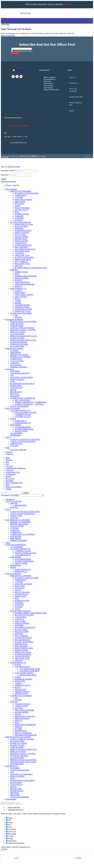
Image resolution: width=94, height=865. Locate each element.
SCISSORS (19, 216)
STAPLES (18, 220)
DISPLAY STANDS (17, 332)
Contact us (73, 83)
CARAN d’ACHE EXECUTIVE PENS (25, 439)
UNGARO (14, 446)
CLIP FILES (19, 253)
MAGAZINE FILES (22, 264)
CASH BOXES (20, 243)
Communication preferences (16, 468)
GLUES (18, 590)
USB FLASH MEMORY (19, 406)
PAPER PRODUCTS (18, 288)
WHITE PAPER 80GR (27, 675)
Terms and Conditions (73, 90)
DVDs (12, 382)
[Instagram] (17, 76)
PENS (17, 274)
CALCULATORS (17, 361)
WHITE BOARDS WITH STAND (23, 340)
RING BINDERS (21, 247)
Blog (7, 462)
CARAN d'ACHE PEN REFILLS (22, 514)
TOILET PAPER (21, 431)
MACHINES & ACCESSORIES (18, 520)
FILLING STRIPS (21, 237)
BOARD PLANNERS (18, 342)
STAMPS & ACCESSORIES (21, 313)
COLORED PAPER (22, 305)
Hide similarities (14, 807)
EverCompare (11, 474)
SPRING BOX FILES (23, 259)
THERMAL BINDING (18, 367)
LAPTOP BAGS (16, 388)
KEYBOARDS (16, 386)
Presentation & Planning (14, 319)
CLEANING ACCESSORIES (21, 377)
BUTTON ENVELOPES (24, 257)
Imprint (71, 111)
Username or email (8, 171)
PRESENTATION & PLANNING (18, 737)
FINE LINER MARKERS (24, 284)
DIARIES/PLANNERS (23, 309)
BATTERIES (15, 371)
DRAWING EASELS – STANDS (22, 330)
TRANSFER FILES (22, 251)
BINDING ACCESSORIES (20, 357)
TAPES (17, 206)
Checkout (9, 466)
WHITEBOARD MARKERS (26, 276)
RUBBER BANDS (22, 214)
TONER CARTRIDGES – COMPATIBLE (31, 402)
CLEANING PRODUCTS (20, 410)
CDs (11, 375)
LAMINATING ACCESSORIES (22, 534)
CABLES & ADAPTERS (19, 373)
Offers (8, 448)
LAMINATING (16, 359)
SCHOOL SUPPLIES (18, 450)
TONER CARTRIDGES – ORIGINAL (29, 404)
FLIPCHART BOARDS (19, 344)
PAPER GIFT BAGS (22, 311)
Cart (7, 464)
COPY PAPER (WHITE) (24, 295)
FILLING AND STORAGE (20, 222)
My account (10, 478)
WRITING (14, 270)
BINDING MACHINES (19, 355)
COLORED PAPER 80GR (29, 671)
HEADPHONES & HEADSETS (22, 384)
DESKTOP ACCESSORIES (20, 191)
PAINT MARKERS (22, 282)
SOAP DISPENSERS (23, 427)
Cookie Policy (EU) (76, 97)
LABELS (18, 291)
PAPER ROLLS (21, 421)
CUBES (18, 301)
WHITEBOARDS (17, 326)
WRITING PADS (21, 694)
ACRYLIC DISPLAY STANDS (22, 328)
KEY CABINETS (21, 262)
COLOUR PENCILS (22, 704)
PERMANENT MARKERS (25, 725)
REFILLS (18, 286)
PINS (17, 212)
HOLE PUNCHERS (22, 208)
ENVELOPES (20, 293)
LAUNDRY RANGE (23, 417)
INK (16, 315)
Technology (10, 369)
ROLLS (18, 299)
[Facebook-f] (13, 76)
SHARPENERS (21, 505)
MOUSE (13, 390)
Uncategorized (11, 799)
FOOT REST (20, 204)
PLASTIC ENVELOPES (24, 642)
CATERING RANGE (23, 415)
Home (8, 458)
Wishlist (8, 489)
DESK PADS (20, 202)
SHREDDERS (15, 353)
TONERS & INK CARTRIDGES (22, 398)
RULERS (18, 729)
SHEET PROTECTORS (24, 224)
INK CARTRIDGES (22, 400)
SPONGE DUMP (21, 241)
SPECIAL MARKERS (23, 733)
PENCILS (18, 280)
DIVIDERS (19, 228)
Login (3, 179)
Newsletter (9, 481)
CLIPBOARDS (20, 195)
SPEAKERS (14, 396)
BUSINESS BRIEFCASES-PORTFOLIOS (31, 268)
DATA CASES (20, 235)
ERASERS (19, 708)
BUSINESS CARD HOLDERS (26, 193)
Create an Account (13, 167)
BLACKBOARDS (17, 346)
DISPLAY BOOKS (22, 233)
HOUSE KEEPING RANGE (25, 413)
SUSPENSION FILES (23, 231)
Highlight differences (16, 810)
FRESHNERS (15, 435)
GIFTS (8, 437)
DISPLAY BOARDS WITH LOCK (23, 336)
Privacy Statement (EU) (75, 104)
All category (10, 499)
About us (72, 77)
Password (5, 175)
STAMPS (18, 317)
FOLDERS (19, 634)
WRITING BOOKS (22, 307)
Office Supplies (11, 189)
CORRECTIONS (21, 272)
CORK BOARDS (17, 324)
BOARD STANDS (17, 338)
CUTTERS (19, 197)
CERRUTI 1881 (16, 444)
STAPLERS (19, 218)
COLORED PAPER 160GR (29, 669)
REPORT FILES (21, 239)
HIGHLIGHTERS (21, 278)
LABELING (14, 363)
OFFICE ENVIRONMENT (16, 545)
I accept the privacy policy (23, 51)
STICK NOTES (21, 297)
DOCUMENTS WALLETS (25, 249)
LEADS (18, 714)
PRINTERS (14, 394)
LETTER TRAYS (21, 210)
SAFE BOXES (15, 365)
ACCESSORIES (16, 433)
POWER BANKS (17, 791)
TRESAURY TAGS (22, 255)
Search (26, 493)
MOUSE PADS (16, 392)
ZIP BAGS (19, 266)
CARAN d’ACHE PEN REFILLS (23, 441)
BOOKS (18, 303)
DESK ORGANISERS (23, 200)
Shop (7, 485)
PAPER (13, 419)
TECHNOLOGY (12, 766)
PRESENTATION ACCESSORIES (23, 322)
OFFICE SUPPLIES (13, 501)
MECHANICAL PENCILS (25, 716)
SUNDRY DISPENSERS (24, 429)
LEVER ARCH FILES (23, 245)
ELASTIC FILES (21, 226)
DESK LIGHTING (17, 379)
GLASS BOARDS (17, 334)
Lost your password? (8, 181)
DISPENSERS (15, 425)
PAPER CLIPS (20, 596)
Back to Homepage (8, 35)
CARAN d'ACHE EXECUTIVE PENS (25, 512)
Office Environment (13, 408)
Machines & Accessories (14, 348)
